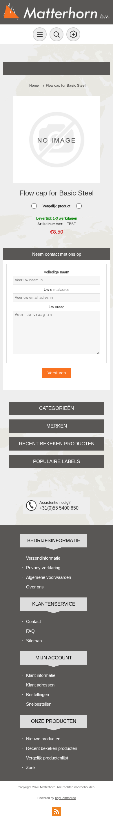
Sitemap (34, 640)
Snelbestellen (38, 704)
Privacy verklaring (43, 567)
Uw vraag (56, 307)
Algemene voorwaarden (48, 577)
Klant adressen (40, 684)
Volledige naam (56, 272)
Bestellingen (37, 694)
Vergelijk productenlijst (47, 757)
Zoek (31, 767)
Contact (33, 621)
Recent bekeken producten (51, 748)
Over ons (35, 586)
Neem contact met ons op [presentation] (56, 254)
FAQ (30, 631)
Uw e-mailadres (57, 289)
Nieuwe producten (43, 738)
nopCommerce (65, 798)
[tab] (56, 254)
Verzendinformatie (43, 558)
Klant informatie (40, 675)
